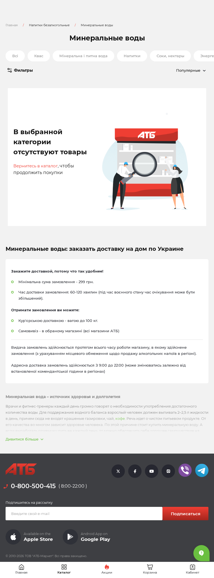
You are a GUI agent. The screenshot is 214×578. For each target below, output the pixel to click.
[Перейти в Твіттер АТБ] (118, 471)
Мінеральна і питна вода (83, 56)
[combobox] (166, 70)
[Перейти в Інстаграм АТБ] (168, 471)
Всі (15, 56)
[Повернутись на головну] (21, 469)
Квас (38, 56)
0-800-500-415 (33, 486)
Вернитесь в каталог (35, 165)
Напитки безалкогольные (49, 25)
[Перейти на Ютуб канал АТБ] (151, 471)
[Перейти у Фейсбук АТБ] (135, 471)
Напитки (132, 56)
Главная (12, 25)
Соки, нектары (170, 56)
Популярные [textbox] (188, 70)
